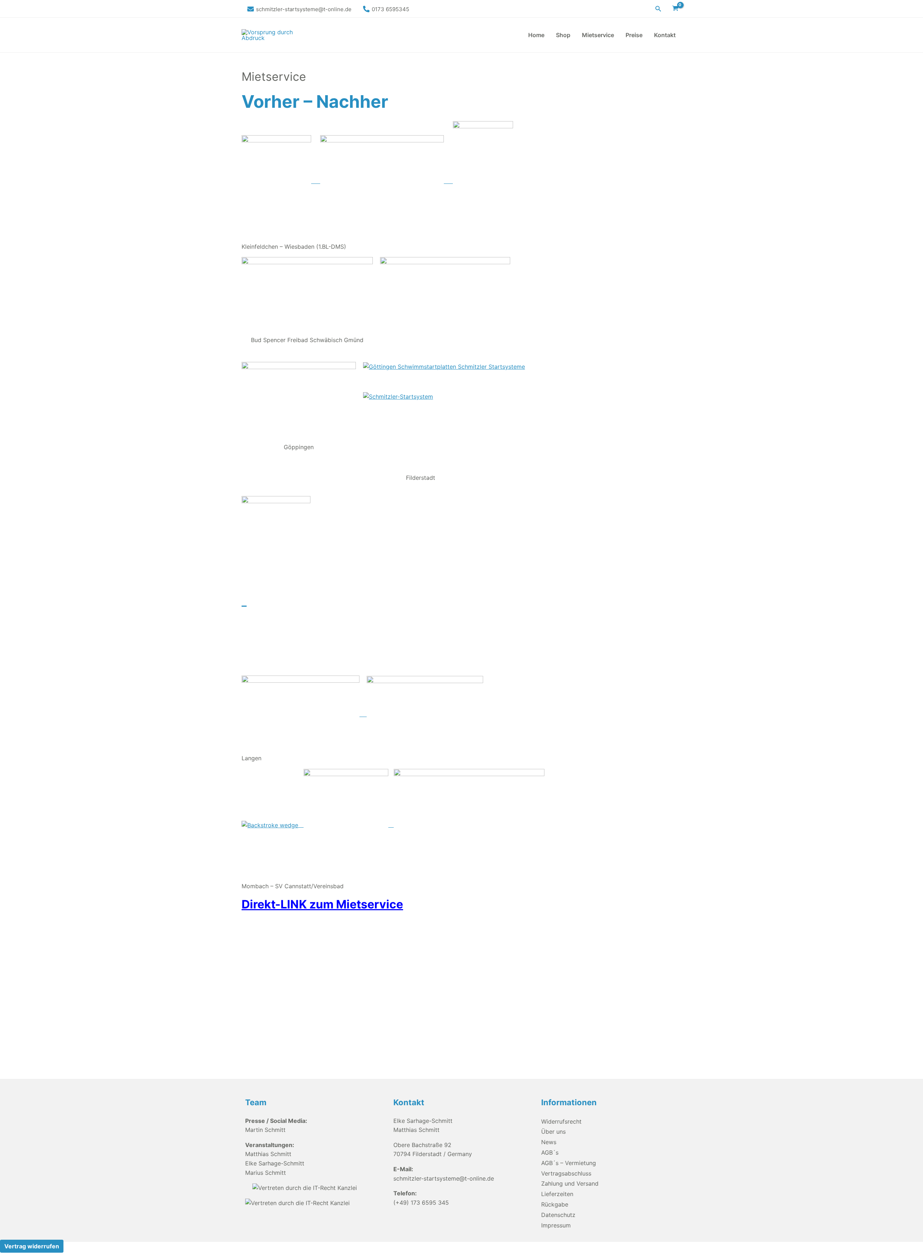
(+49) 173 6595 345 (421, 1202)
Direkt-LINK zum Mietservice (322, 904)
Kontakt (665, 35)
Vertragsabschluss (566, 1173)
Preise (634, 35)
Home (536, 35)
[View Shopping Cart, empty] (675, 9)
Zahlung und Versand (570, 1183)
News (548, 1142)
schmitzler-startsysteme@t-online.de (443, 1178)
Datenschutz (558, 1214)
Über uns (553, 1131)
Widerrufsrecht (561, 1121)
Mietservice (598, 35)
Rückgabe (554, 1204)
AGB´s (549, 1152)
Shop (563, 35)
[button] (658, 8)
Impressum (556, 1225)
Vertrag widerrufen (31, 1246)
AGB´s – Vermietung (568, 1163)
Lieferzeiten (557, 1194)
